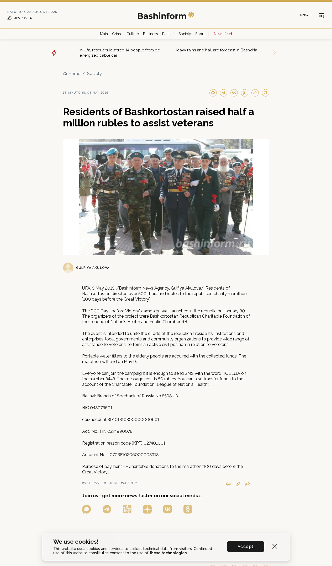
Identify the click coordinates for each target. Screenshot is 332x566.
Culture (133, 34)
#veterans (92, 483)
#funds (111, 483)
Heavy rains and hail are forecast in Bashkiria (216, 50)
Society (184, 34)
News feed (223, 34)
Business (150, 34)
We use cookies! (76, 541)
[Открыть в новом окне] (86, 509)
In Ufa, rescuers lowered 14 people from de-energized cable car (120, 53)
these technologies (168, 553)
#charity (129, 483)
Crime (117, 34)
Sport (199, 34)
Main (104, 34)
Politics (168, 34)
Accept (246, 546)
